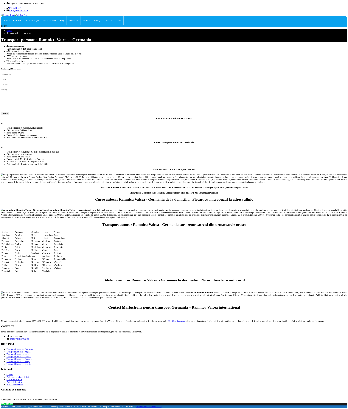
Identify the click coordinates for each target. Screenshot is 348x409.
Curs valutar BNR (14, 379)
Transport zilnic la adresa (19, 51)
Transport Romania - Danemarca (21, 359)
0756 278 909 (15, 8)
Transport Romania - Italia (18, 354)
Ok (137, 406)
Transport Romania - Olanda (19, 356)
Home (9, 30)
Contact (10, 374)
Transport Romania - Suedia (19, 364)
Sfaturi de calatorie (15, 384)
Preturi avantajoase (16, 46)
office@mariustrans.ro (18, 10)
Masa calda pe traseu (17, 61)
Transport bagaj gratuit (19, 56)
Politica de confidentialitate (18, 377)
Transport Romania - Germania (20, 349)
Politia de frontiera (14, 382)
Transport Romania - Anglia (18, 352)
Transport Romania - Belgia (18, 361)
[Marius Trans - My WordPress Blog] (14, 15)
